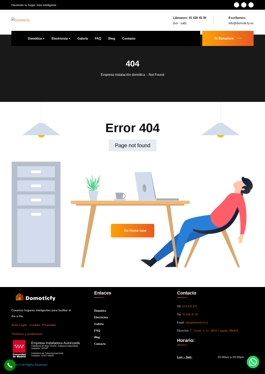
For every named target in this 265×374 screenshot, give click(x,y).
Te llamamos (224, 38)
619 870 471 (189, 306)
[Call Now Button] (10, 365)
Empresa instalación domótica (123, 74)
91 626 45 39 (190, 314)
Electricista (101, 317)
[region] (53, 339)
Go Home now (134, 230)
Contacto (100, 343)
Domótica (100, 310)
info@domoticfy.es (197, 322)
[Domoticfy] (20, 20)
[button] (253, 362)
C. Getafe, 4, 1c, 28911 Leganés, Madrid (214, 330)
